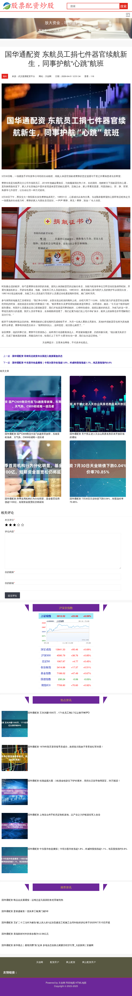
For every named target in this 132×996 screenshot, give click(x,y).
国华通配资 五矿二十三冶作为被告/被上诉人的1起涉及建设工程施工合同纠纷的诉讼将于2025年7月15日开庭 (56, 922)
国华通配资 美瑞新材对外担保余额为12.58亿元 (25, 933)
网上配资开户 (89, 962)
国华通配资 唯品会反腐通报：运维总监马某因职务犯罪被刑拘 (32, 899)
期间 (5, 76)
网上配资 (70, 962)
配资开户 (54, 962)
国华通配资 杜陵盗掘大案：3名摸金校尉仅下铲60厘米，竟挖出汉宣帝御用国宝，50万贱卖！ (74, 780)
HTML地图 (80, 982)
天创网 (39, 962)
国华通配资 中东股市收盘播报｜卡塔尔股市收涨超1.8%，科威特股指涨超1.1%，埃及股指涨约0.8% (62, 362)
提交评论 (12, 595)
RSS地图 (70, 982)
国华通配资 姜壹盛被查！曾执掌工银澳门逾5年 (25, 911)
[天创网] (28, 5)
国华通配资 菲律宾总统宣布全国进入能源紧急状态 (37, 355)
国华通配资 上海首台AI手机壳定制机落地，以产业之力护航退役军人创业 (64, 814)
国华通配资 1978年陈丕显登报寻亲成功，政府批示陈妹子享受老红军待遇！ (65, 746)
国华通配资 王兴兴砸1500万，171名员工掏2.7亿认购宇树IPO (59, 712)
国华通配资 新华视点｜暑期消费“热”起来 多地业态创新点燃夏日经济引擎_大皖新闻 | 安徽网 (47, 945)
